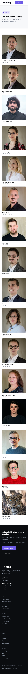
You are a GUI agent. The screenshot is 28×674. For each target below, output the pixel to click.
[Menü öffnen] (25, 3)
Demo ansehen (5, 608)
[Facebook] (3, 588)
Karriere (4, 638)
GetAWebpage (5, 658)
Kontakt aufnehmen (9, 548)
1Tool (3, 653)
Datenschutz (8, 668)
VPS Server (4, 623)
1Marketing (4, 651)
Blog (3, 640)
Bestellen (19, 2)
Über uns (4, 633)
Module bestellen (6, 599)
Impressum (15, 668)
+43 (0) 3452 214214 (7, 583)
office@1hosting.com (7, 585)
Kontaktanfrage (5, 643)
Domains (4, 626)
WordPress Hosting (6, 618)
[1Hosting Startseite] (6, 3)
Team (3, 636)
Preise (3, 596)
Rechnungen (5, 606)
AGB (3, 668)
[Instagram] (6, 588)
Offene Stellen (7, 553)
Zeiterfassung (5, 604)
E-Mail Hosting (5, 621)
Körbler (3, 655)
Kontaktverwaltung (6, 601)
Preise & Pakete (5, 616)
